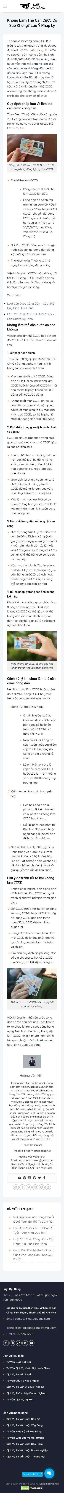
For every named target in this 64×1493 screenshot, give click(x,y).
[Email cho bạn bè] (35, 1187)
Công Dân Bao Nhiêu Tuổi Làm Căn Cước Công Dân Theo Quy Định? (33, 1254)
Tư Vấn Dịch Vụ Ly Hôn (19, 1399)
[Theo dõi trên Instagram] (12, 1343)
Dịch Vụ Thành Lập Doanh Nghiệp (26, 1393)
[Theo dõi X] (25, 1343)
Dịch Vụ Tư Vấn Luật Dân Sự (22, 1419)
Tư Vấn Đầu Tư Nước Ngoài (22, 1380)
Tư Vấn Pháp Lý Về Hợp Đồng (24, 1431)
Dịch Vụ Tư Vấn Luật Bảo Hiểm (24, 1444)
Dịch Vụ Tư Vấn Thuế (18, 1374)
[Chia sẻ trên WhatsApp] (16, 1187)
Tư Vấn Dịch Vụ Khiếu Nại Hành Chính (28, 1368)
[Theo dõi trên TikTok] (19, 1343)
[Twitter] (39, 1178)
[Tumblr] (44, 1178)
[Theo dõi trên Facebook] (6, 1343)
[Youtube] (19, 1178)
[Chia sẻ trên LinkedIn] (48, 1187)
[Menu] (5, 6)
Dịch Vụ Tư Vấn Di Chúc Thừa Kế (25, 1386)
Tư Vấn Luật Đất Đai (18, 1362)
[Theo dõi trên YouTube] (31, 1343)
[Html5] (29, 1178)
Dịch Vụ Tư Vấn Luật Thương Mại (25, 1456)
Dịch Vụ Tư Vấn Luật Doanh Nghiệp (27, 1450)
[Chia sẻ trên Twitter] (29, 1187)
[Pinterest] (24, 1178)
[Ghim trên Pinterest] (42, 1187)
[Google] (34, 1178)
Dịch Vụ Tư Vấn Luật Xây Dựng (24, 1425)
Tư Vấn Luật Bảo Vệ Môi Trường (25, 1437)
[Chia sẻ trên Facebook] (22, 1187)
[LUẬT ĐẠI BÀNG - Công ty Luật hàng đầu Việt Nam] (32, 6)
